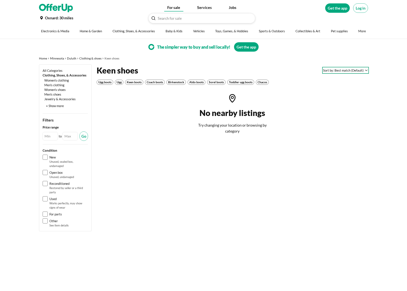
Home (43, 58)
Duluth (71, 58)
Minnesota (57, 58)
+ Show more (55, 106)
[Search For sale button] (153, 18)
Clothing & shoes (90, 58)
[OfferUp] (56, 8)
